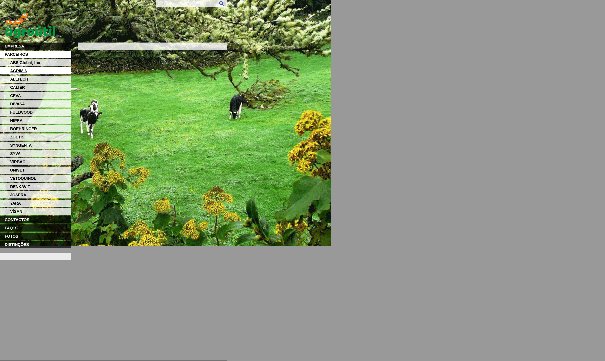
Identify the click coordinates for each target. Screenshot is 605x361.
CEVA (15, 95)
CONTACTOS (17, 219)
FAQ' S (11, 228)
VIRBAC (17, 161)
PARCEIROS (16, 54)
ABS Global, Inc (25, 62)
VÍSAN (16, 211)
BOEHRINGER (23, 128)
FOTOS (11, 236)
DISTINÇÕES (17, 244)
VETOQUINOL (23, 178)
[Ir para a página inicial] (30, 33)
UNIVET (17, 170)
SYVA (15, 153)
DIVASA (17, 104)
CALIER (17, 87)
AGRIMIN (18, 71)
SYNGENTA (21, 145)
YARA (15, 203)
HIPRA (16, 120)
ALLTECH (19, 79)
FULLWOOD (21, 112)
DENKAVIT (20, 186)
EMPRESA (14, 46)
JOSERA (18, 195)
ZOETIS (17, 137)
